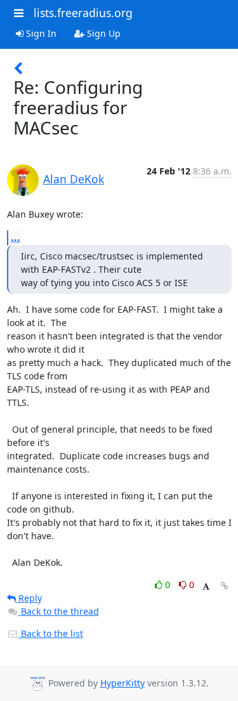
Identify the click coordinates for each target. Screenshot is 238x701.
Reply (29, 598)
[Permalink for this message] (225, 585)
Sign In (39, 33)
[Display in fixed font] (206, 586)
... (15, 237)
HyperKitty (122, 683)
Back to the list (50, 633)
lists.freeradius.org (83, 12)
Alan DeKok (73, 179)
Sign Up (102, 33)
